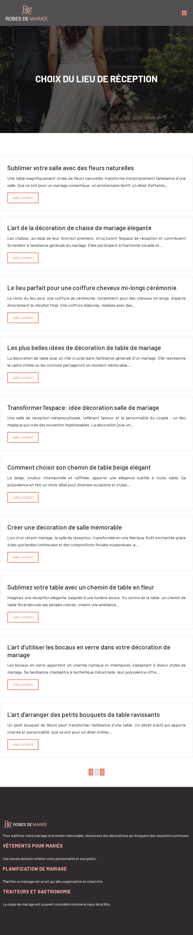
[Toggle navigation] (184, 13)
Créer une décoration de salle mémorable (64, 527)
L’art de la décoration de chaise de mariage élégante (79, 227)
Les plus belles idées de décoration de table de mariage (84, 347)
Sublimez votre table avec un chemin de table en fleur (80, 587)
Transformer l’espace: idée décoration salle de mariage (83, 407)
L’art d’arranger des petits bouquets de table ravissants (83, 714)
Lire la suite (23, 198)
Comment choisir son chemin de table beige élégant (79, 467)
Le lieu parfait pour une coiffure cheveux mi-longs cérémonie (92, 287)
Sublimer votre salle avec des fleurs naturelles (70, 167)
